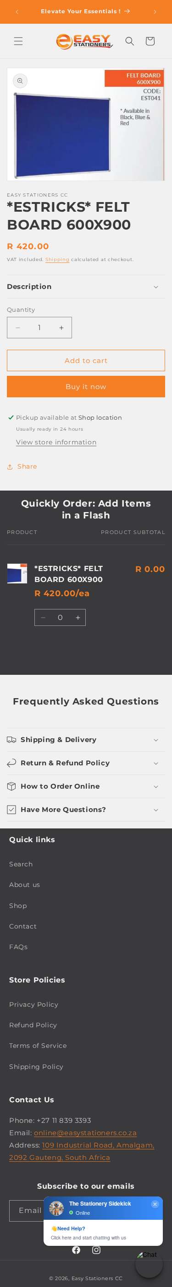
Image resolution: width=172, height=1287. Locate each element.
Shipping (57, 259)
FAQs (18, 947)
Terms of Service (38, 1045)
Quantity (21, 309)
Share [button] (27, 466)
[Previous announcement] (17, 12)
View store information (56, 442)
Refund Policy (33, 1025)
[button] (18, 41)
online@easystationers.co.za (85, 1132)
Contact (23, 926)
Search (21, 864)
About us (24, 885)
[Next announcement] (155, 12)
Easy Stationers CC (97, 1278)
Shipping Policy (36, 1067)
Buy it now (86, 386)
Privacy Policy (33, 1004)
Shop (18, 906)
